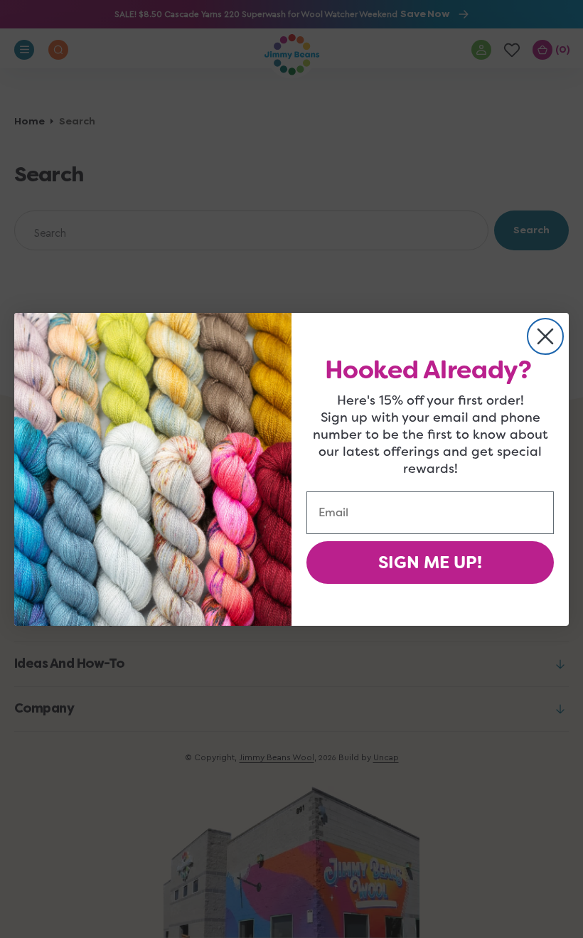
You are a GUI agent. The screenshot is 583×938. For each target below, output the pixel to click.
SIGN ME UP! (430, 562)
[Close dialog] (545, 336)
